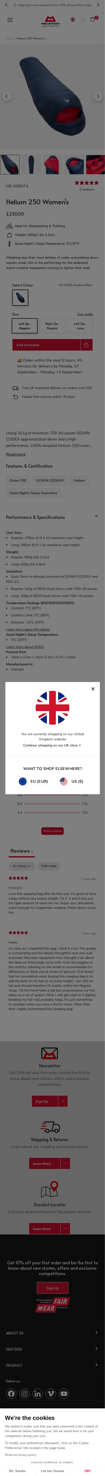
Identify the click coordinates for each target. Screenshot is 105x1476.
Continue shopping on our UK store (50, 745)
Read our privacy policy (20, 1455)
